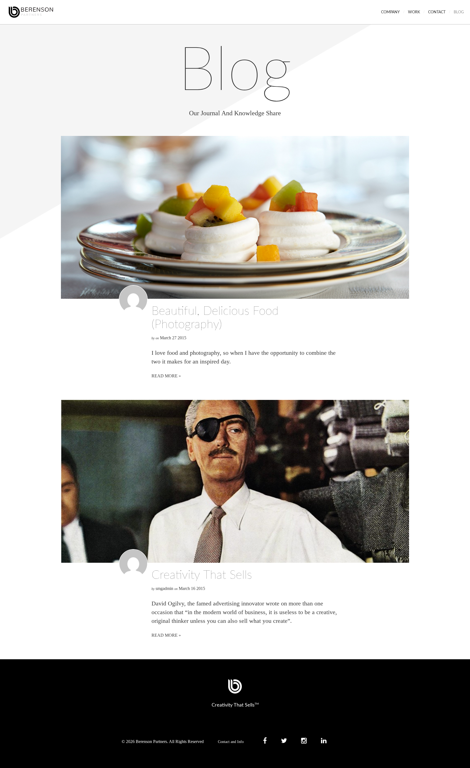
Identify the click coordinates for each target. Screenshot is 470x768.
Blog (459, 12)
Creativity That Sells (201, 575)
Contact (437, 12)
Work (414, 12)
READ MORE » (166, 376)
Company (390, 12)
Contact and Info (231, 742)
